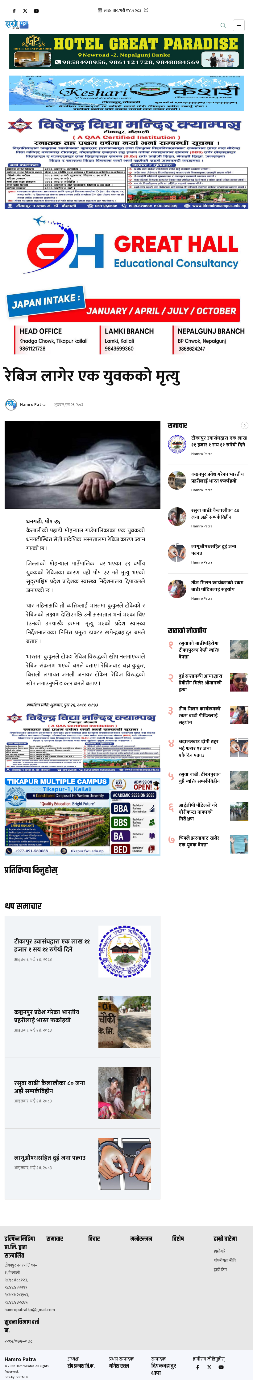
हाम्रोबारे (220, 1251)
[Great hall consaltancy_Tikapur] (126, 285)
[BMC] (126, 163)
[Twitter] (25, 11)
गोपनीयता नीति (225, 1260)
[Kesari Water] (126, 93)
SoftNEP (22, 1377)
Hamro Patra (33, 404)
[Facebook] (14, 11)
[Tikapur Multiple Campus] (82, 817)
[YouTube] (36, 11)
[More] (244, 424)
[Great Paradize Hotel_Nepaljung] (126, 51)
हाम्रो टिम (220, 1270)
